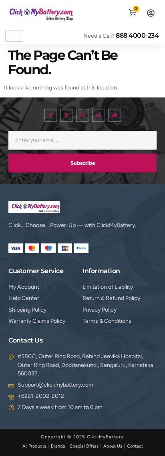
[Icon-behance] (98, 115)
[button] (114, 12)
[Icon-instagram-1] (82, 115)
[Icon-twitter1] (66, 115)
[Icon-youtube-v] (114, 115)
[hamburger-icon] (14, 36)
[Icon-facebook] (50, 115)
